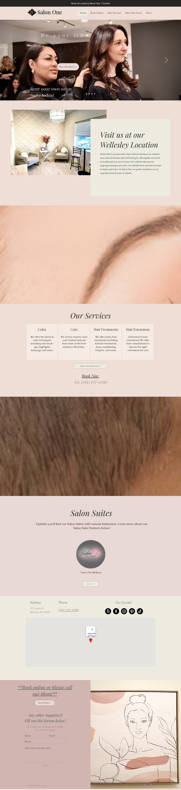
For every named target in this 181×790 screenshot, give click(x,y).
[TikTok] (140, 611)
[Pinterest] (132, 611)
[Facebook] (116, 611)
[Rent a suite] (89, 94)
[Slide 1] (86, 93)
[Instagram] (124, 611)
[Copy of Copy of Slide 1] (94, 93)
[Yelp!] (108, 611)
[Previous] (14, 60)
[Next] (166, 60)
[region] (42, 342)
